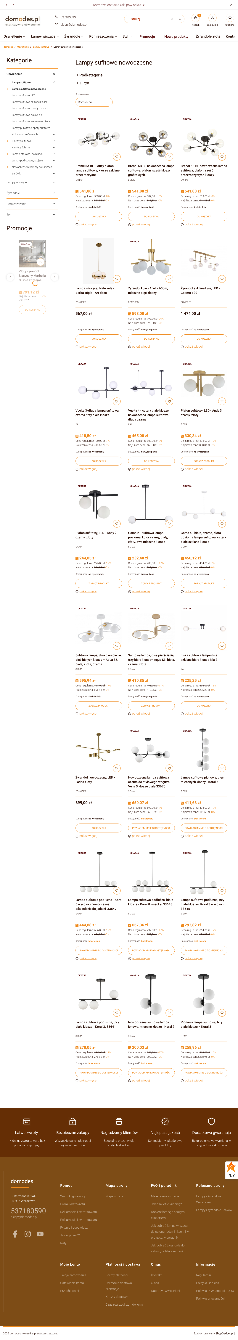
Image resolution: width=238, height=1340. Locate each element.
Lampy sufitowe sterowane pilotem (32, 121)
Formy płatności (117, 1275)
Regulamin (203, 1275)
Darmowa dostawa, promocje (119, 1286)
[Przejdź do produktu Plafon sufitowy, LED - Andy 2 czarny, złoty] (98, 505)
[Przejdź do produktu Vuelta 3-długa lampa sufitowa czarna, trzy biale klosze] (98, 383)
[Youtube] (40, 1234)
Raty (63, 1243)
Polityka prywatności (210, 1298)
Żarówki (16, 173)
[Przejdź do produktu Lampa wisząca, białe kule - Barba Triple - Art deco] (98, 261)
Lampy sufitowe (41, 47)
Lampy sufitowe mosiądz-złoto (29, 108)
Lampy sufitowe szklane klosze (29, 101)
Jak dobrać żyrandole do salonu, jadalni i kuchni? (168, 1248)
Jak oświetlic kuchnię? (166, 1204)
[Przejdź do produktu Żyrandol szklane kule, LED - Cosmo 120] (204, 261)
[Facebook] (15, 1234)
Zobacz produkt (204, 461)
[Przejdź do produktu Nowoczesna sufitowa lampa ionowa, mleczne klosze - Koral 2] (151, 995)
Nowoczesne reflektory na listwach (32, 167)
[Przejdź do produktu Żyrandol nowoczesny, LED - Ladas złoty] (98, 750)
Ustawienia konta (72, 1283)
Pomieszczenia (16, 204)
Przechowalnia (70, 1291)
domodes (8, 47)
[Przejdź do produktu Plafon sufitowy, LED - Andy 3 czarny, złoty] (204, 383)
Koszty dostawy (117, 1297)
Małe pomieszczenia (165, 1196)
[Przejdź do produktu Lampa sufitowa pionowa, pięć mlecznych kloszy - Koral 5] (204, 750)
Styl (9, 214)
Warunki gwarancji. (73, 1196)
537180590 (68, 17)
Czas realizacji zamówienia (124, 1304)
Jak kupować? (70, 1235)
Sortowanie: (82, 94)
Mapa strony (114, 1196)
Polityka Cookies (207, 1283)
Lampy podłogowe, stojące (27, 160)
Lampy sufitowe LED (23, 95)
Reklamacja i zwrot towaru (78, 1212)
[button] (231, 5)
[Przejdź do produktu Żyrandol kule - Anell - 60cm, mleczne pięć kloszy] (151, 261)
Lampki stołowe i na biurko (27, 154)
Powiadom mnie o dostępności (151, 828)
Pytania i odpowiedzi (74, 1227)
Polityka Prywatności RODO (215, 1291)
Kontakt (156, 1275)
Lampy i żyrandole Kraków (214, 1210)
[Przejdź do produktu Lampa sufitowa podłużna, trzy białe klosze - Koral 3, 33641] (98, 995)
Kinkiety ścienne (21, 147)
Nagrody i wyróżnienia (166, 1291)
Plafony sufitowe (21, 140)
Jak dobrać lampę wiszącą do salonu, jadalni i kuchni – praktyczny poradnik (170, 1231)
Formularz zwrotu (72, 1204)
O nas (155, 1283)
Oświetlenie (23, 47)
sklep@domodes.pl (74, 24)
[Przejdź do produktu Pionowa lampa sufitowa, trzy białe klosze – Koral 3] (204, 995)
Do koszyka (32, 309)
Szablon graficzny (214, 1333)
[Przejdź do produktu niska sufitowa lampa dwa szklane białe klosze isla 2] (204, 628)
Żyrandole (13, 193)
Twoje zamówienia (73, 1275)
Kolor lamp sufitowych (25, 134)
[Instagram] (27, 1234)
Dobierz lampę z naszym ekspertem (168, 1215)
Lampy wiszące (17, 182)
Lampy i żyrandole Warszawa (208, 1199)
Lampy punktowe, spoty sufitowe (31, 127)
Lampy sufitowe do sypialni (27, 114)
